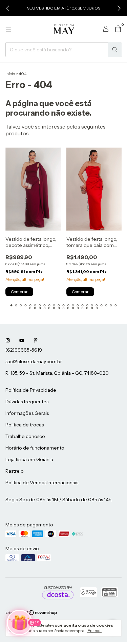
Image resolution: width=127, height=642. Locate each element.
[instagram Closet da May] (7, 340)
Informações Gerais (27, 413)
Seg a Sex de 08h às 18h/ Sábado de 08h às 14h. (58, 499)
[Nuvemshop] (31, 613)
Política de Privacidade (30, 390)
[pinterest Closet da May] (35, 340)
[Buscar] (115, 49)
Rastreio (14, 471)
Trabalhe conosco (25, 436)
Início (10, 73)
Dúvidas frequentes (26, 402)
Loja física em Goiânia (29, 459)
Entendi (94, 630)
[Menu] (8, 29)
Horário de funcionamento (34, 448)
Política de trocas (24, 425)
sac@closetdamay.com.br (33, 361)
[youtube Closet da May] (21, 340)
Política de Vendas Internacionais (41, 482)
